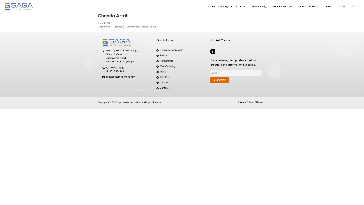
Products (240, 6)
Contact (342, 6)
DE (355, 6)
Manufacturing (258, 6)
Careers (328, 6)
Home (211, 6)
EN (352, 6)
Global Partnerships (282, 6)
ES (358, 6)
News (301, 6)
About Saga (223, 6)
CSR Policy (312, 6)
